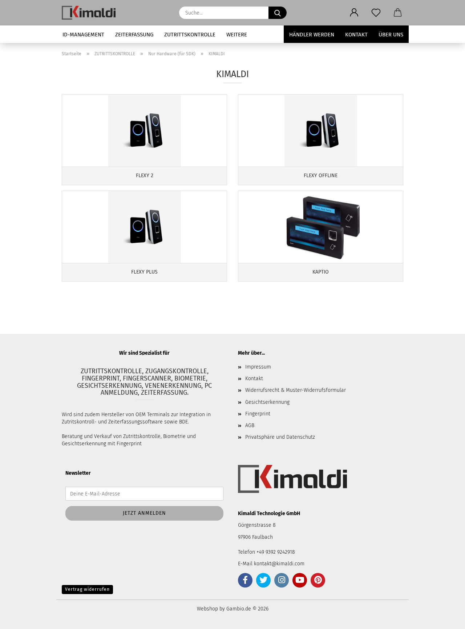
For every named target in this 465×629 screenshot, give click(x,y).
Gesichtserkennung (267, 402)
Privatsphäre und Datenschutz (280, 437)
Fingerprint (257, 414)
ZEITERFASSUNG (134, 34)
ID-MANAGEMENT (83, 34)
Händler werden (311, 34)
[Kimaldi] (91, 12)
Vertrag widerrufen (87, 589)
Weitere (236, 34)
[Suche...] (277, 13)
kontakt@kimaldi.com (279, 564)
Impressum (258, 367)
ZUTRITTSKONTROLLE (189, 34)
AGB (249, 425)
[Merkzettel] (376, 12)
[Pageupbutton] (445, 618)
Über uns (391, 34)
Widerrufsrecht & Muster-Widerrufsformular (295, 390)
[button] (354, 12)
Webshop (207, 609)
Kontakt (356, 34)
